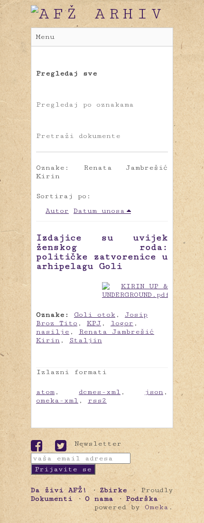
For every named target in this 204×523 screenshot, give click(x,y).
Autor (57, 211)
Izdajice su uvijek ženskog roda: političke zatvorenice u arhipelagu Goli (102, 251)
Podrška (142, 499)
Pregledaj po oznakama (85, 105)
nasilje (52, 332)
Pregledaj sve (66, 73)
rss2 (97, 400)
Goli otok (94, 315)
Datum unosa (99, 211)
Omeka (156, 507)
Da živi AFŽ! (59, 490)
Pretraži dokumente (78, 136)
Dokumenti (52, 499)
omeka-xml (57, 400)
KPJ (94, 323)
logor (122, 323)
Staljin (85, 340)
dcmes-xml (100, 392)
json (154, 392)
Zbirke (113, 490)
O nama (99, 499)
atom (45, 392)
